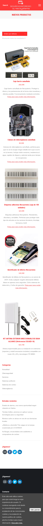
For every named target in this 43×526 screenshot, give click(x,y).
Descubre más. (17, 523)
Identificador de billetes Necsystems (21, 270)
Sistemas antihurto (8, 381)
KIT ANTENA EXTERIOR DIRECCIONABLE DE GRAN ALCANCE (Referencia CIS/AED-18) (21, 340)
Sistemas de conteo (9, 385)
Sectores (5, 377)
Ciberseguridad (7, 373)
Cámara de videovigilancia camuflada (21, 140)
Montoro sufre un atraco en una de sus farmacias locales (19, 420)
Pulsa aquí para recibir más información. (21, 97)
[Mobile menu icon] (39, 5)
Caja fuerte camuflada (21, 81)
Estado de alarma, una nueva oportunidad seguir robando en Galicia (19, 407)
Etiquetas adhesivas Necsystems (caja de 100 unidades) (21, 206)
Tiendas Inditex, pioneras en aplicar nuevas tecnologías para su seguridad (17, 413)
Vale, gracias (35, 510)
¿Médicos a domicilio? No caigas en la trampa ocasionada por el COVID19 (18, 426)
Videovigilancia (7, 388)
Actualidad (5, 369)
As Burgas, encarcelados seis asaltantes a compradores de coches (17, 433)
